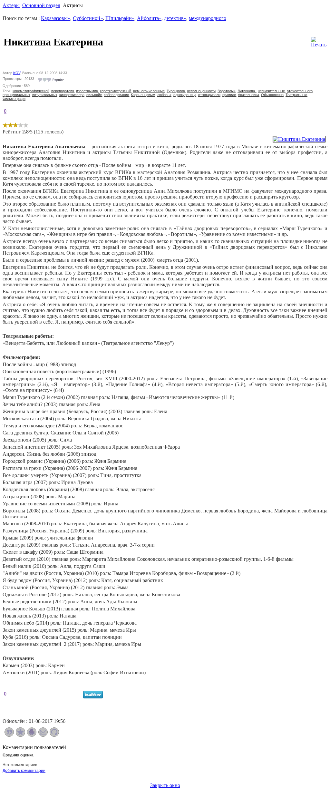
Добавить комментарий (24, 770)
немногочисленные (149, 91)
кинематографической (31, 91)
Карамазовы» (55, 18)
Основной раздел (41, 5)
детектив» (175, 18)
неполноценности (201, 91)
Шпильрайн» (119, 18)
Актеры (11, 5)
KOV (16, 73)
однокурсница (184, 95)
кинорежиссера (71, 95)
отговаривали (209, 95)
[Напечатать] (31, 735)
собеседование (116, 95)
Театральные (296, 95)
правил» (229, 95)
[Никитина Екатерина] (299, 139)
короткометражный (115, 91)
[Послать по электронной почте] (43, 735)
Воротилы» (227, 91)
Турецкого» (176, 91)
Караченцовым (143, 95)
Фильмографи (14, 99)
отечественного (300, 91)
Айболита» (149, 18)
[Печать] (318, 40)
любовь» (164, 95)
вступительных (44, 95)
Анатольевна (248, 95)
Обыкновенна (272, 95)
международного (207, 18)
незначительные (271, 91)
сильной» (94, 95)
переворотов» (62, 91)
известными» (87, 91)
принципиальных (16, 95)
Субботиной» (88, 18)
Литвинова (247, 91)
